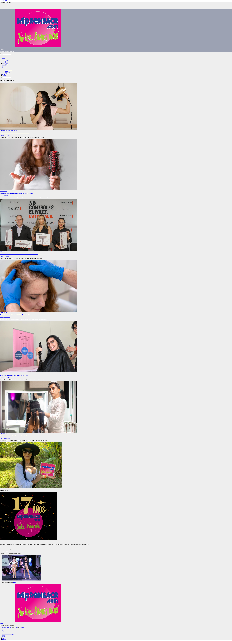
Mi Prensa (2, 49)
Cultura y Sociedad (8, 70)
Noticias (4, 65)
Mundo (3, 635)
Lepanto (6, 61)
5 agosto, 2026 (3, 195)
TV (3, 637)
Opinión (6, 64)
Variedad (6, 71)
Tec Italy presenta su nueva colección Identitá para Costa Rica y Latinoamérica (16, 435)
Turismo (4, 75)
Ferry (3, 638)
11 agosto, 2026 (3, 135)
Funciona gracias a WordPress (6, 627)
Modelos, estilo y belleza (9, 68)
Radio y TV (7, 73)
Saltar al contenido (3, 0)
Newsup (16, 627)
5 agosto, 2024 (3, 438)
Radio (3, 636)
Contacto (4, 639)
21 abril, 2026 (3, 256)
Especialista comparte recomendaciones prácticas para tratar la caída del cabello (16, 193)
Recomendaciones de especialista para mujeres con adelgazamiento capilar (15, 314)
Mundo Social (7, 72)
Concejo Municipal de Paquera (8, 634)
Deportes (4, 66)
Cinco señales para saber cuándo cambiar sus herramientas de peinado (14, 132)
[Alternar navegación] (0, 53)
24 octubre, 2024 (3, 377)
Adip (3, 631)
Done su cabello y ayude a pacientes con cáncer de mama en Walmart (14, 375)
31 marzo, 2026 (3, 317)
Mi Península (4, 59)
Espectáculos (4, 67)
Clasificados (4, 74)
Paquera (6, 62)
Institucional (4, 630)
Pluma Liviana (5, 63)
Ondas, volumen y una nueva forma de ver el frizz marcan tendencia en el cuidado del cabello (19, 254)
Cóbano (6, 60)
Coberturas (4, 632)
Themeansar (21, 627)
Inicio (3, 58)
